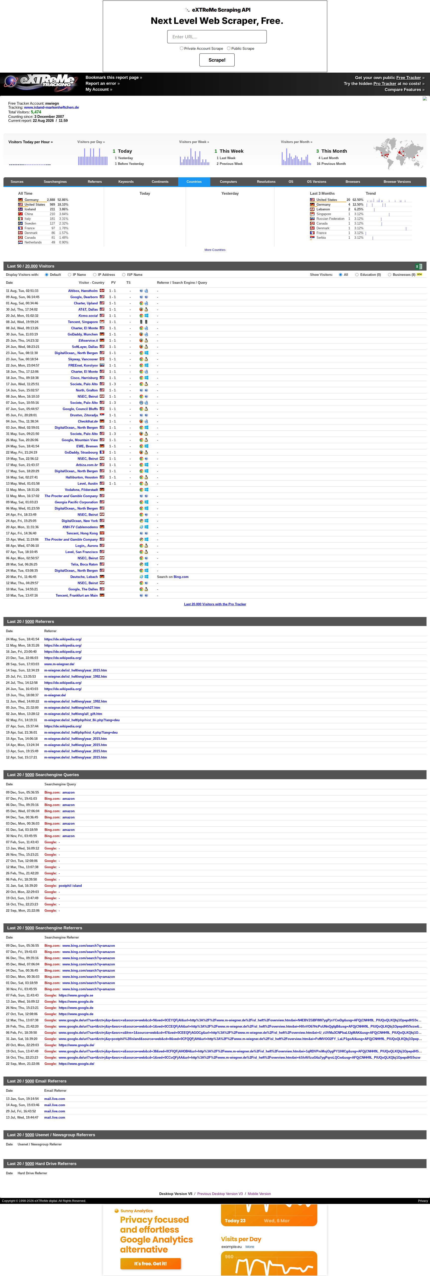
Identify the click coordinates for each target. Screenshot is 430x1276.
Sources (17, 182)
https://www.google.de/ (76, 1045)
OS (291, 182)
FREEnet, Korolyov (83, 365)
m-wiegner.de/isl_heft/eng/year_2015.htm (75, 670)
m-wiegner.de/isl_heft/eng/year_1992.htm (75, 676)
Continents (160, 182)
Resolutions (266, 182)
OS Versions (316, 182)
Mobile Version (259, 1194)
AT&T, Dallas (88, 309)
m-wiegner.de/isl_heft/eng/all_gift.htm (73, 714)
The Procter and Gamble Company (71, 496)
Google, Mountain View (80, 440)
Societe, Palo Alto (84, 384)
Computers (228, 182)
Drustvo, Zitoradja (84, 415)
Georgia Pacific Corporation (76, 502)
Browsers (353, 182)
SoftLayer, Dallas (85, 347)
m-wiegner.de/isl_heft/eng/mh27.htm (72, 707)
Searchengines (55, 182)
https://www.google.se (76, 995)
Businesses (403, 275)
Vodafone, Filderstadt (81, 490)
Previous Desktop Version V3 (220, 1194)
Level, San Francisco (81, 552)
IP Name (79, 275)
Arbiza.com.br (87, 465)
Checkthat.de (88, 421)
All (345, 275)
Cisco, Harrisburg (84, 378)
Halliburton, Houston (82, 477)
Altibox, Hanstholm (83, 291)
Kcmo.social (88, 316)
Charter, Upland (86, 303)
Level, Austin (88, 483)
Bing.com (181, 577)
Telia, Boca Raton (84, 564)
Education (370, 275)
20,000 (31, 266)
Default (55, 275)
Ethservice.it (88, 340)
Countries (194, 182)
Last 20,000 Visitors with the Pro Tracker (215, 604)
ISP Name (134, 275)
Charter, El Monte (84, 328)
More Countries (215, 250)
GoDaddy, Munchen (83, 334)
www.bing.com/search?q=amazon (88, 945)
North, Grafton (87, 390)
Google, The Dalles (83, 589)
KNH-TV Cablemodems (80, 527)
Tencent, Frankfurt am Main (77, 595)
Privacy (423, 1201)
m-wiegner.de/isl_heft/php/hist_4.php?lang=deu (81, 732)
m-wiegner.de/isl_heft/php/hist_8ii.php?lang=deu (82, 720)
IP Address (106, 275)
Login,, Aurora (86, 546)
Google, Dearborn (84, 297)
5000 (29, 621)
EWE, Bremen (87, 446)
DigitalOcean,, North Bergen (76, 353)
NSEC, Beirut (88, 396)
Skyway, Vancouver (83, 359)
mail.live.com (54, 1099)
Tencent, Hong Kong (82, 533)
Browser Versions (397, 182)
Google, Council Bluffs (80, 409)
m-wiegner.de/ (55, 695)
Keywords (126, 182)
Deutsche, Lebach (84, 577)
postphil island (70, 886)
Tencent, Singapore (83, 322)
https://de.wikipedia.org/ (63, 639)
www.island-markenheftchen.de (51, 107)
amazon (68, 792)
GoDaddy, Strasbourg (81, 452)
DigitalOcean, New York (80, 521)
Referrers (95, 182)
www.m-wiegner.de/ (59, 664)
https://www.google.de (76, 1001)
